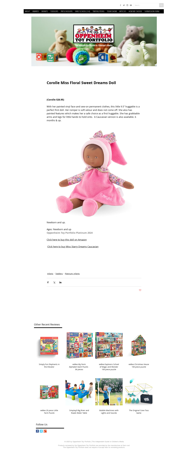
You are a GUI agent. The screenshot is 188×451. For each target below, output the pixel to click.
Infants (50, 273)
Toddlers (59, 273)
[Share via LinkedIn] (60, 282)
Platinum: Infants (72, 273)
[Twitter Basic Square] (41, 431)
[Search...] (161, 5)
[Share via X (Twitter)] (54, 282)
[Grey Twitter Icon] (124, 5)
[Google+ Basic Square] (45, 431)
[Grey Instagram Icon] (127, 5)
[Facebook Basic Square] (37, 431)
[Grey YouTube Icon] (131, 5)
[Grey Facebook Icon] (120, 5)
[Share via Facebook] (48, 282)
